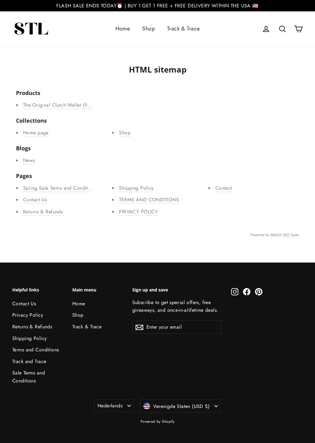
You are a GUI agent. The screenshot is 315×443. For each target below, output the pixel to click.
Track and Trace (29, 361)
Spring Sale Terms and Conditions (60, 188)
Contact (223, 188)
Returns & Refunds (43, 211)
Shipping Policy (136, 188)
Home (122, 29)
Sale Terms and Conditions (28, 376)
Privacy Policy (27, 314)
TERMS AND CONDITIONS (149, 199)
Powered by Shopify (158, 421)
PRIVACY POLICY (138, 211)
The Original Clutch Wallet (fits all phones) (70, 105)
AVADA (275, 235)
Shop (148, 29)
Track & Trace (183, 29)
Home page (36, 132)
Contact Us (35, 199)
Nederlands (110, 405)
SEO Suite (290, 235)
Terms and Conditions (35, 349)
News (29, 160)
